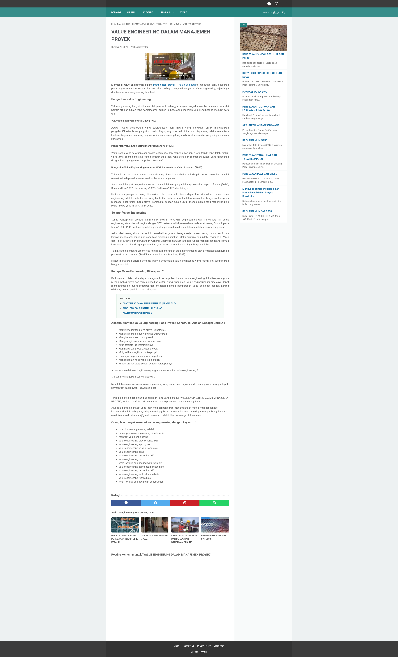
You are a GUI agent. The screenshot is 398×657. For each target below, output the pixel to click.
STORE (183, 12)
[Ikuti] (283, 3)
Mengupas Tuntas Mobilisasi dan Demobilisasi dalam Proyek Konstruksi (260, 192)
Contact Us (188, 646)
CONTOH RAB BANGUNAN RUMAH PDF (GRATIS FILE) (149, 303)
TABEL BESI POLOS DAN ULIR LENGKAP (142, 308)
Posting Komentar (139, 47)
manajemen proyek (164, 84)
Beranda (116, 12)
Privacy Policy (204, 646)
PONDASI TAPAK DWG (254, 91)
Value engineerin (187, 84)
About (177, 646)
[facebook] (268, 3)
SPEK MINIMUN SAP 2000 (257, 211)
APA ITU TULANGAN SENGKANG (260, 125)
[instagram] (276, 3)
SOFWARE (148, 12)
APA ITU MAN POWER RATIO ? (137, 313)
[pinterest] (184, 503)
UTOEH (203, 652)
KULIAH (131, 12)
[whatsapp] (214, 503)
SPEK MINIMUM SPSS (254, 140)
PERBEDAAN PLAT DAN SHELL (259, 173)
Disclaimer (219, 646)
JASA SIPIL (166, 12)
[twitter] (155, 503)
